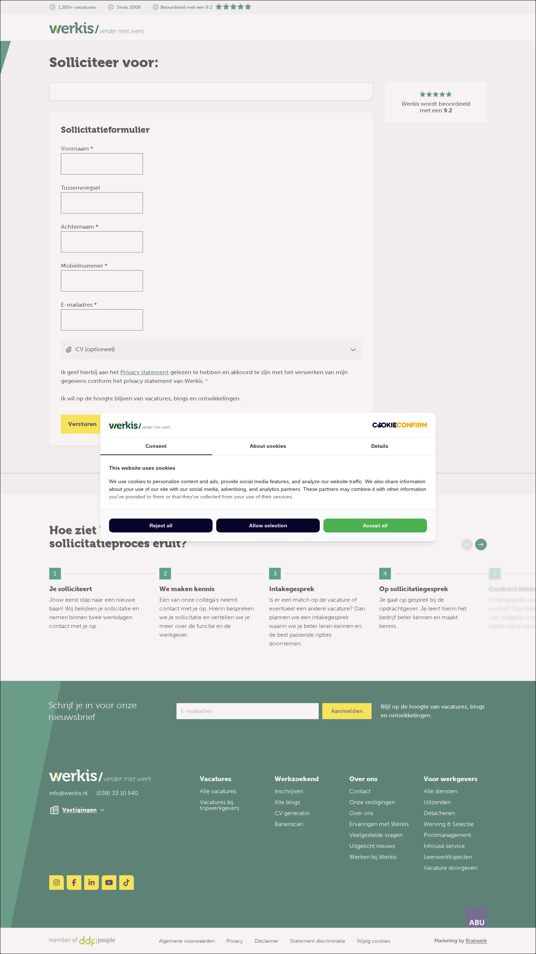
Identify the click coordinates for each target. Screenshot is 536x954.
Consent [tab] (156, 446)
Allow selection (268, 525)
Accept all (375, 525)
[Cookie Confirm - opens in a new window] (399, 425)
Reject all (160, 525)
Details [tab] (379, 446)
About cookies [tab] (268, 446)
